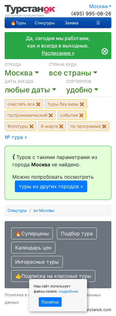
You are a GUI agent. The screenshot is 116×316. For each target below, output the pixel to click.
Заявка (72, 22)
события (69, 115)
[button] (35, 89)
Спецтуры (45, 22)
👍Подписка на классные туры (53, 276)
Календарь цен (33, 248)
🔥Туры (18, 22)
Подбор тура (77, 233)
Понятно (50, 302)
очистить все (21, 104)
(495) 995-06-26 (91, 13)
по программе (86, 126)
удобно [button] (79, 89)
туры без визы (64, 104)
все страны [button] (70, 72)
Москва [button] (98, 6)
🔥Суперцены (32, 233)
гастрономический (28, 115)
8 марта (50, 126)
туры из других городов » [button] (51, 186)
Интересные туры (37, 262)
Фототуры (18, 126)
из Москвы (43, 210)
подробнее (68, 291)
